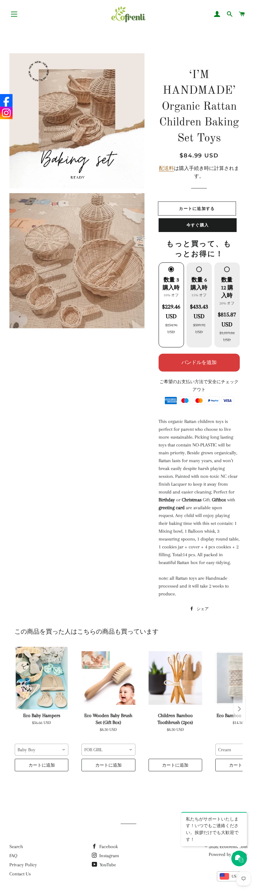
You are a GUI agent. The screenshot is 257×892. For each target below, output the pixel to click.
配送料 (166, 168)
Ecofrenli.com (234, 846)
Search (16, 846)
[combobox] (41, 750)
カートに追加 (42, 765)
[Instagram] (6, 113)
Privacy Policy (23, 865)
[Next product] (239, 708)
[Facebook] (6, 100)
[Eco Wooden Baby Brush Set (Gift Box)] (108, 678)
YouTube (107, 865)
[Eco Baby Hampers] (41, 678)
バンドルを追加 (199, 362)
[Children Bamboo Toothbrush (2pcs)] (175, 678)
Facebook (108, 846)
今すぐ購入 (197, 224)
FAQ (13, 855)
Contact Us (20, 874)
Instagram (108, 855)
